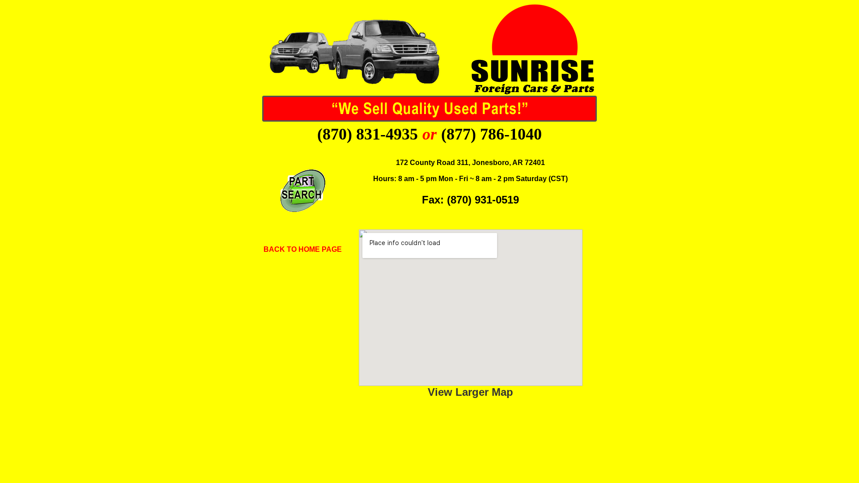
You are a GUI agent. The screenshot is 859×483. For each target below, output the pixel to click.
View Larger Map (470, 392)
